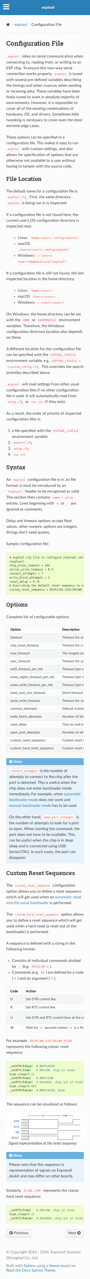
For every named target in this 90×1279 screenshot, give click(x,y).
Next (72, 1233)
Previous (20, 1233)
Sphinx (29, 1266)
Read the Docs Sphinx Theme (30, 1270)
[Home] (8, 25)
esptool (48, 7)
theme (54, 1266)
